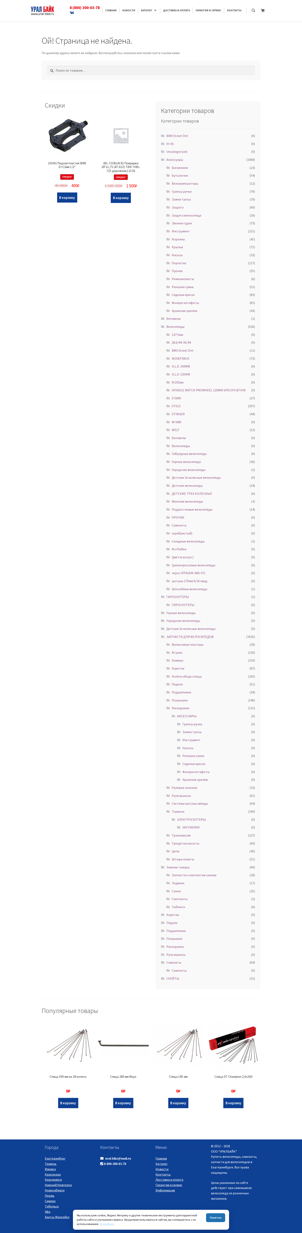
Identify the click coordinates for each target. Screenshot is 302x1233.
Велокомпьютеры (185, 183)
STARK (176, 398)
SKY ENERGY (191, 827)
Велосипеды (175, 326)
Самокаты (179, 525)
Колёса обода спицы (187, 676)
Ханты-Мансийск (57, 1217)
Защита (177, 207)
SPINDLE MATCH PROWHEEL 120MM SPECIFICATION (209, 390)
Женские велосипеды (187, 501)
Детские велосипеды (187, 485)
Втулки (177, 652)
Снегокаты (180, 899)
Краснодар (53, 1174)
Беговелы (173, 318)
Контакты (163, 1174)
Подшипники (181, 692)
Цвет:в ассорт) (183, 557)
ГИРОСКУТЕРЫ (177, 597)
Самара (50, 1201)
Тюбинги (178, 907)
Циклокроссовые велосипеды (193, 565)
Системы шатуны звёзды (190, 803)
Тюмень (50, 1164)
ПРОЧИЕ (178, 517)
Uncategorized (176, 151)
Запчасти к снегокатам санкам (194, 875)
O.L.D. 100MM (181, 366)
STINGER (178, 414)
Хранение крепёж (184, 311)
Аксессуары (174, 160)
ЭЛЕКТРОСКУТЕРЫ (191, 819)
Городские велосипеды (188, 470)
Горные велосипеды (186, 462)
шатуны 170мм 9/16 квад (189, 581)
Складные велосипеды (188, 541)
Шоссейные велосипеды (189, 589)
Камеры (177, 660)
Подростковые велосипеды (192, 509)
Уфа (47, 1212)
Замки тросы (181, 199)
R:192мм (177, 382)
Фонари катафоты (185, 303)
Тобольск (52, 1206)
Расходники (180, 708)
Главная (161, 1158)
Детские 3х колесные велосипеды (196, 477)
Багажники (180, 168)
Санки (176, 891)
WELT (176, 430)
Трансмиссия (181, 835)
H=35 (170, 144)
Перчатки (179, 263)
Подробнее (106, 1224)
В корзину (67, 197)
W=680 (176, 422)
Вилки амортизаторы (187, 644)
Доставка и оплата (169, 1179)
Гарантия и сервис (169, 1185)
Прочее (177, 271)
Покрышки (180, 700)
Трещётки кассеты (185, 843)
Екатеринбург (55, 1158)
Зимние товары (178, 867)
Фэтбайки (179, 549)
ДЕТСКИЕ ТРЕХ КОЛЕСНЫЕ (192, 493)
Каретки (178, 668)
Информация (165, 1190)
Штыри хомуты (183, 859)
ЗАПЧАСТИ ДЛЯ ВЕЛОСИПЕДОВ (190, 637)
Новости (162, 1169)
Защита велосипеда (186, 215)
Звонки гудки (182, 223)
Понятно (215, 1217)
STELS (176, 406)
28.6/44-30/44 (181, 342)
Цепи (175, 851)
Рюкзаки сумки (183, 287)
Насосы (177, 255)
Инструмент (181, 231)
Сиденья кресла (183, 295)
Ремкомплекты (183, 279)
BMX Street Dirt (177, 136)
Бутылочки (180, 175)
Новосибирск (55, 1190)
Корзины (178, 239)
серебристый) (182, 533)
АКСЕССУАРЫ (187, 716)
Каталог (162, 1164)
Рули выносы (181, 796)
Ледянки (178, 883)
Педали (177, 684)
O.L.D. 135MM (181, 374)
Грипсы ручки (181, 191)
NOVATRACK (180, 358)
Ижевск (50, 1169)
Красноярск (53, 1179)
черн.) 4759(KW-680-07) (188, 573)
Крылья (177, 247)
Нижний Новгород (58, 1185)
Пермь (49, 1196)
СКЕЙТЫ (172, 978)
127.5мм (177, 335)
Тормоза (178, 811)
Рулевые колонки (184, 788)
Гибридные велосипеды (189, 454)
